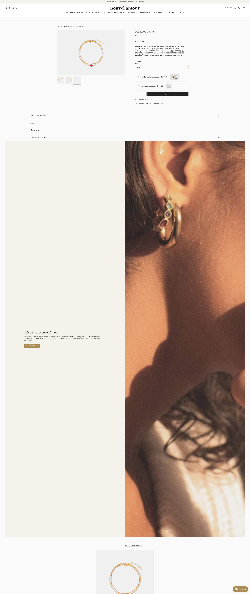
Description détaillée (39, 115)
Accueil (59, 26)
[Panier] (244, 7)
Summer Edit (68, 26)
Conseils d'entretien (39, 137)
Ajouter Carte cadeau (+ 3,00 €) (150, 86)
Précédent (57, 52)
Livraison (34, 130)
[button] (74, 12)
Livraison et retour (145, 99)
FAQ (32, 122)
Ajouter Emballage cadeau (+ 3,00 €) (152, 77)
